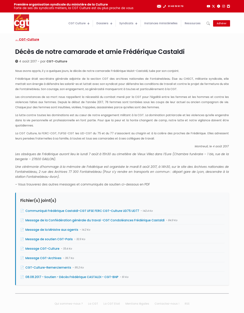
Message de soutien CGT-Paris (49, 239)
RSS (187, 304)
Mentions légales (137, 304)
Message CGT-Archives (43, 258)
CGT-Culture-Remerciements (48, 267)
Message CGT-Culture (42, 248)
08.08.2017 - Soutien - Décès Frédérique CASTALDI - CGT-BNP (71, 277)
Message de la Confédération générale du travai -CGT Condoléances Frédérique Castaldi (95, 220)
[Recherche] (208, 23)
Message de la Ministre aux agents (51, 230)
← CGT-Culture (27, 39)
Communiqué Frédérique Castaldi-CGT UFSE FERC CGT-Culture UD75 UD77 (82, 211)
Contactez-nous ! (167, 304)
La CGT (93, 304)
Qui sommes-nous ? (68, 304)
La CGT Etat (111, 304)
